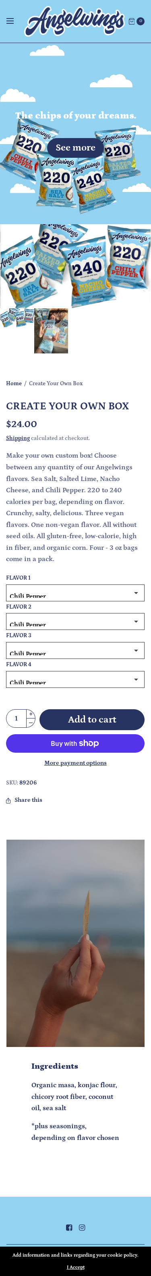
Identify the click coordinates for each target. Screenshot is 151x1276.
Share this (28, 800)
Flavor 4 (18, 665)
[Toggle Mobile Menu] (15, 21)
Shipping (18, 438)
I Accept (76, 1267)
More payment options (75, 763)
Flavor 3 (18, 636)
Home (14, 383)
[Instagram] (82, 1228)
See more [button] (75, 147)
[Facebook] (69, 1228)
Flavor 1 (18, 578)
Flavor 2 (18, 607)
